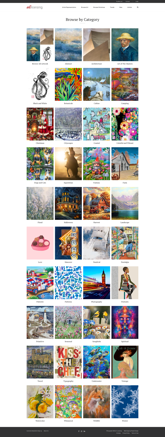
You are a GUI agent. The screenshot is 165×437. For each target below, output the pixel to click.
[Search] (137, 7)
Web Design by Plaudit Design (131, 431)
